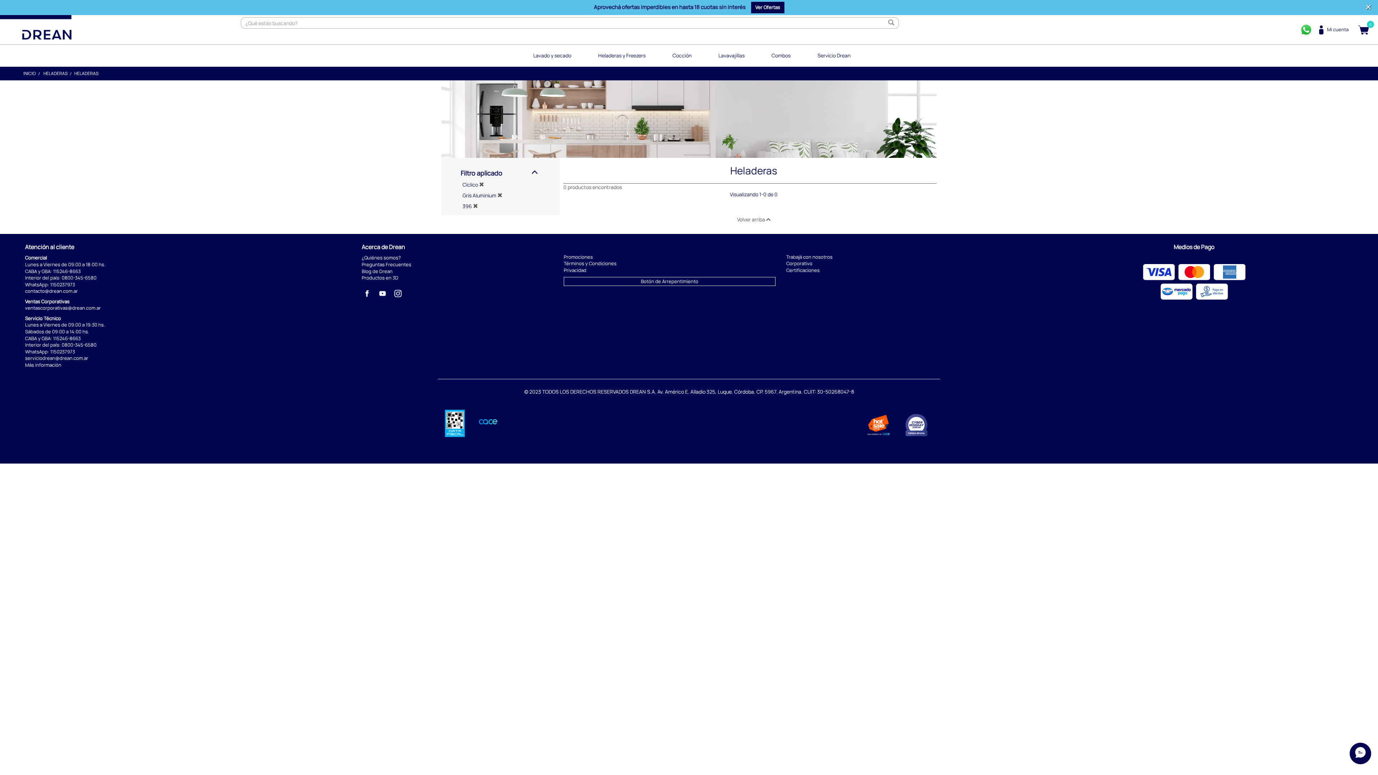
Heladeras (55, 73)
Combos (781, 55)
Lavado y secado (552, 55)
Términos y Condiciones (590, 263)
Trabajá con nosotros (809, 257)
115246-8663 (67, 271)
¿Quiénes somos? (381, 257)
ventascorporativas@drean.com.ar (63, 308)
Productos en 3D (380, 277)
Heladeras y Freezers (622, 55)
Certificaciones (803, 270)
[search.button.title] (891, 23)
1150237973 (62, 284)
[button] (767, 7)
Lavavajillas (731, 55)
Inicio (29, 73)
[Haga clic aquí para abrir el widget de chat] (1360, 753)
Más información (43, 365)
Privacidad (575, 270)
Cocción (682, 55)
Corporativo (799, 263)
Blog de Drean (377, 271)
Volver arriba (751, 219)
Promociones (578, 257)
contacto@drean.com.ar (51, 291)
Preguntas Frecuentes (386, 264)
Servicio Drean (833, 55)
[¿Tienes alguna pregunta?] (1306, 30)
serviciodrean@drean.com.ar (56, 358)
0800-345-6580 (79, 277)
